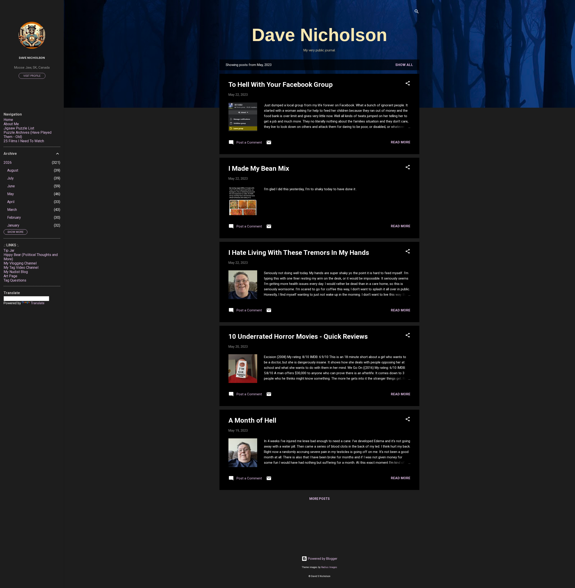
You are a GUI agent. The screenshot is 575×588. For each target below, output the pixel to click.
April (10, 202)
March (12, 210)
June (11, 186)
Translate (37, 303)
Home (8, 120)
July (10, 178)
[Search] (416, 12)
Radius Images (329, 567)
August (12, 170)
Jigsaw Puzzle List (19, 128)
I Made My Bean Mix (258, 168)
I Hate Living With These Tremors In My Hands (298, 252)
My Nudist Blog (16, 272)
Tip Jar (9, 250)
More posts (319, 499)
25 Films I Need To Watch (24, 141)
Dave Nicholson (319, 35)
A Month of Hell (252, 420)
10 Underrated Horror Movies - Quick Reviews (298, 336)
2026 (8, 162)
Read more (400, 142)
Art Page (10, 276)
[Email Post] (269, 144)
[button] (407, 84)
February (14, 217)
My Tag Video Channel (21, 267)
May (10, 194)
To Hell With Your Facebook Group (280, 84)
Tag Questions (15, 280)
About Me (11, 124)
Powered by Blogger (322, 559)
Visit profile (32, 75)
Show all (404, 65)
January (13, 225)
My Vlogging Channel (20, 263)
